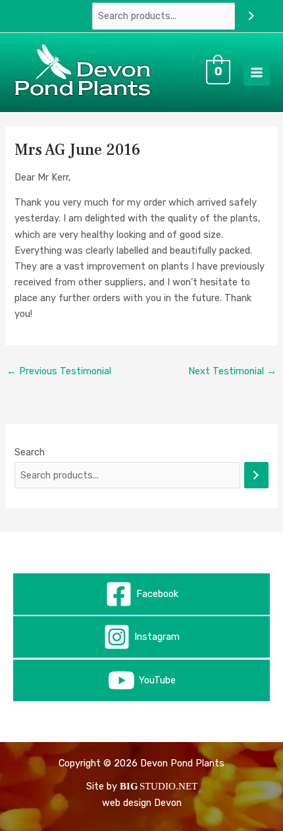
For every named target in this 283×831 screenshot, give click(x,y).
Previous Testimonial (59, 371)
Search (29, 452)
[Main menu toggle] (257, 72)
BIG (129, 786)
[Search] (251, 16)
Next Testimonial (232, 371)
